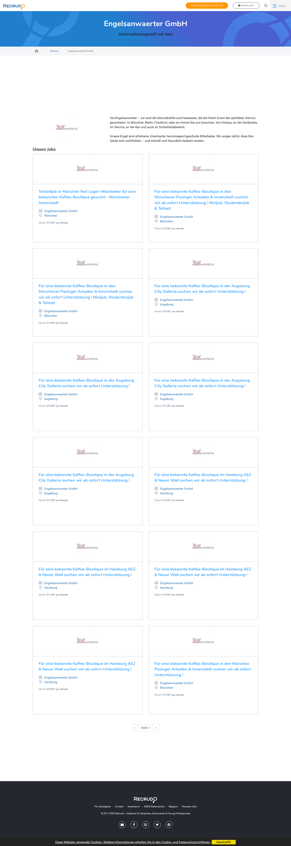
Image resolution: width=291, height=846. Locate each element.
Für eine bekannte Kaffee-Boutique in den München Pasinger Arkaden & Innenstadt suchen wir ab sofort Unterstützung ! (202, 669)
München (50, 215)
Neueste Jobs (189, 806)
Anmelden (247, 5)
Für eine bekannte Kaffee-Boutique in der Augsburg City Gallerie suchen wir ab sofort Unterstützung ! (202, 288)
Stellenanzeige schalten (207, 5)
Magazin (173, 806)
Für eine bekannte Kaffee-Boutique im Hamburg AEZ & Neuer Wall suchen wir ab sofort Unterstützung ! (202, 477)
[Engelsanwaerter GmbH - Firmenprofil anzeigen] (87, 168)
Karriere (54, 51)
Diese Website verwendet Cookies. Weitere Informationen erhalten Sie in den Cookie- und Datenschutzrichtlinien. (133, 842)
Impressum (134, 806)
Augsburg (166, 304)
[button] (280, 5)
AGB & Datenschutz (154, 806)
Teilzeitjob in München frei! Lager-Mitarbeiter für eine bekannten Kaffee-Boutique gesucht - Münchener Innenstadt (87, 197)
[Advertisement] (145, 88)
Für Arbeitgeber (102, 806)
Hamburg (166, 493)
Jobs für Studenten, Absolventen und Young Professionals (37, 51)
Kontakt (119, 806)
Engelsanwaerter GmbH (60, 211)
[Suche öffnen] (266, 6)
